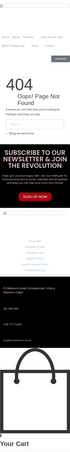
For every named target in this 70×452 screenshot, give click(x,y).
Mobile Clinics (35, 258)
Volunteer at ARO (35, 247)
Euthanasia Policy (35, 270)
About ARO (35, 241)
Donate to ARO (35, 253)
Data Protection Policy (35, 264)
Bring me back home (21, 133)
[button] (30, 37)
